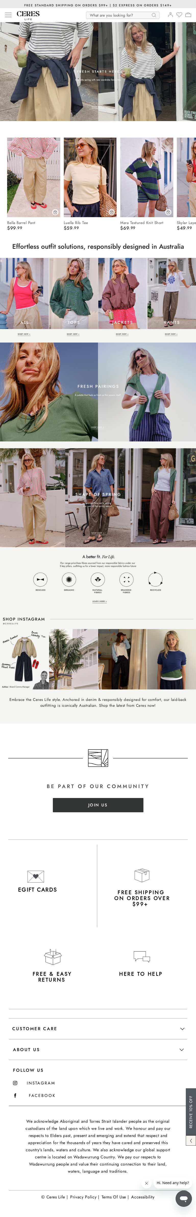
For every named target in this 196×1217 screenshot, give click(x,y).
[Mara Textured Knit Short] (146, 177)
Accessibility (142, 1197)
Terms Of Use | (115, 1197)
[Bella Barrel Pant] (33, 177)
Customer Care (34, 1029)
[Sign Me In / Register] (170, 16)
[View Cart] (188, 15)
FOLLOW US (28, 1070)
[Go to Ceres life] (26, 18)
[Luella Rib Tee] (90, 177)
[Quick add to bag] (55, 212)
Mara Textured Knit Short (141, 222)
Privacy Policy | (84, 1197)
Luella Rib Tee (76, 222)
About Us (26, 1049)
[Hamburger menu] (8, 15)
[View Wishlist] (179, 16)
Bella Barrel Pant (21, 222)
